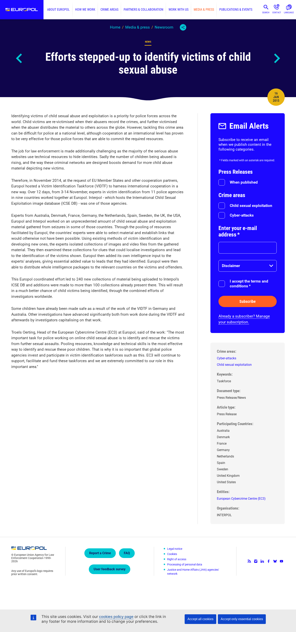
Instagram (256, 561)
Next (277, 58)
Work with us (178, 9)
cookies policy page (116, 617)
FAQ (127, 553)
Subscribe (247, 301)
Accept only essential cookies (242, 619)
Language (289, 12)
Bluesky (275, 561)
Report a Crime (100, 553)
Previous (19, 58)
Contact (276, 12)
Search (265, 12)
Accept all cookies (200, 619)
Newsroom (164, 27)
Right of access (176, 559)
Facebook (268, 561)
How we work (85, 9)
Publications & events (235, 9)
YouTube (281, 561)
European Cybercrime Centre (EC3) (241, 498)
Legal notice (174, 548)
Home (115, 27)
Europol (21, 9)
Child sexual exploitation (251, 205)
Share (183, 27)
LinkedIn (262, 561)
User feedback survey (109, 569)
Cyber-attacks (242, 215)
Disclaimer (231, 265)
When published (244, 182)
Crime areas (109, 9)
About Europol (58, 9)
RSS (249, 561)
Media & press (204, 9)
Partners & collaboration (143, 9)
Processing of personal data (184, 564)
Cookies (172, 554)
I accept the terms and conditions (249, 283)
